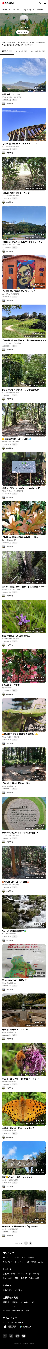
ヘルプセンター (19, 1290)
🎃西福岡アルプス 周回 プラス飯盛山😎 (20, 734)
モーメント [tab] (21, 51)
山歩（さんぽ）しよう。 (35, 1262)
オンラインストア (24, 1274)
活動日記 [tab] (6, 51)
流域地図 (24, 1278)
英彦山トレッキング (11, 684)
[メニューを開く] (45, 3)
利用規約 (15, 1302)
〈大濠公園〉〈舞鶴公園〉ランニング (18, 291)
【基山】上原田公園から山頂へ (16, 783)
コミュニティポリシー (10, 1306)
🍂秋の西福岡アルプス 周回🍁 (15, 881)
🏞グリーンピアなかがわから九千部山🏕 (20, 832)
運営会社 (6, 1302)
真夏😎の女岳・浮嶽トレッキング (17, 1177)
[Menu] (31, 32)
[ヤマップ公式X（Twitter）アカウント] (11, 1336)
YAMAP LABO (34, 1278)
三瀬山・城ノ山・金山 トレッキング (18, 1127)
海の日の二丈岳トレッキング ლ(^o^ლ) (20, 1226)
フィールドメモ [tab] (37, 51)
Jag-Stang (27, 9)
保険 (16, 1278)
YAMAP (4, 9)
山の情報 (31, 1258)
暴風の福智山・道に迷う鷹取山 (16, 635)
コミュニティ (7, 1262)
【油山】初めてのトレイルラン (16, 192)
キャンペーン (19, 1262)
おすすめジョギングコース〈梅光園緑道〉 (21, 389)
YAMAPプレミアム (9, 1274)
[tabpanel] (24, 650)
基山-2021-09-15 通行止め (14, 980)
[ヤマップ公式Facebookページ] (5, 1336)
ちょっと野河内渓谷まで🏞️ (14, 930)
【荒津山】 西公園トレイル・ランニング (20, 143)
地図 (23, 1258)
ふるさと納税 (7, 1278)
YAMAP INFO (7, 1290)
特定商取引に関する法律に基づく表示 (16, 1310)
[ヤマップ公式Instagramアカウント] (17, 1336)
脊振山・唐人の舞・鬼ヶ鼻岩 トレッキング (21, 1078)
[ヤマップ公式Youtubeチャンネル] (23, 1336)
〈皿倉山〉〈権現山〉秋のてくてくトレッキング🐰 (24, 241)
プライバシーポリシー (28, 1302)
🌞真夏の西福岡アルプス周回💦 (16, 438)
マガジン (36, 1274)
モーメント (15, 1258)
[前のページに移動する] (26, 1243)
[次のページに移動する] (30, 1243)
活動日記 (6, 1258)
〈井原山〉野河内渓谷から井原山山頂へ (20, 537)
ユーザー (15, 9)
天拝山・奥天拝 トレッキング (15, 1029)
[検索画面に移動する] (40, 3)
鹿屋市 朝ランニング (11, 94)
